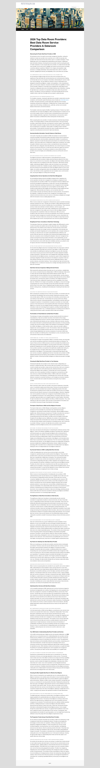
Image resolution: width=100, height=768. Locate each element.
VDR (27, 29)
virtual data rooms (65, 100)
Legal (31, 29)
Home (22, 29)
